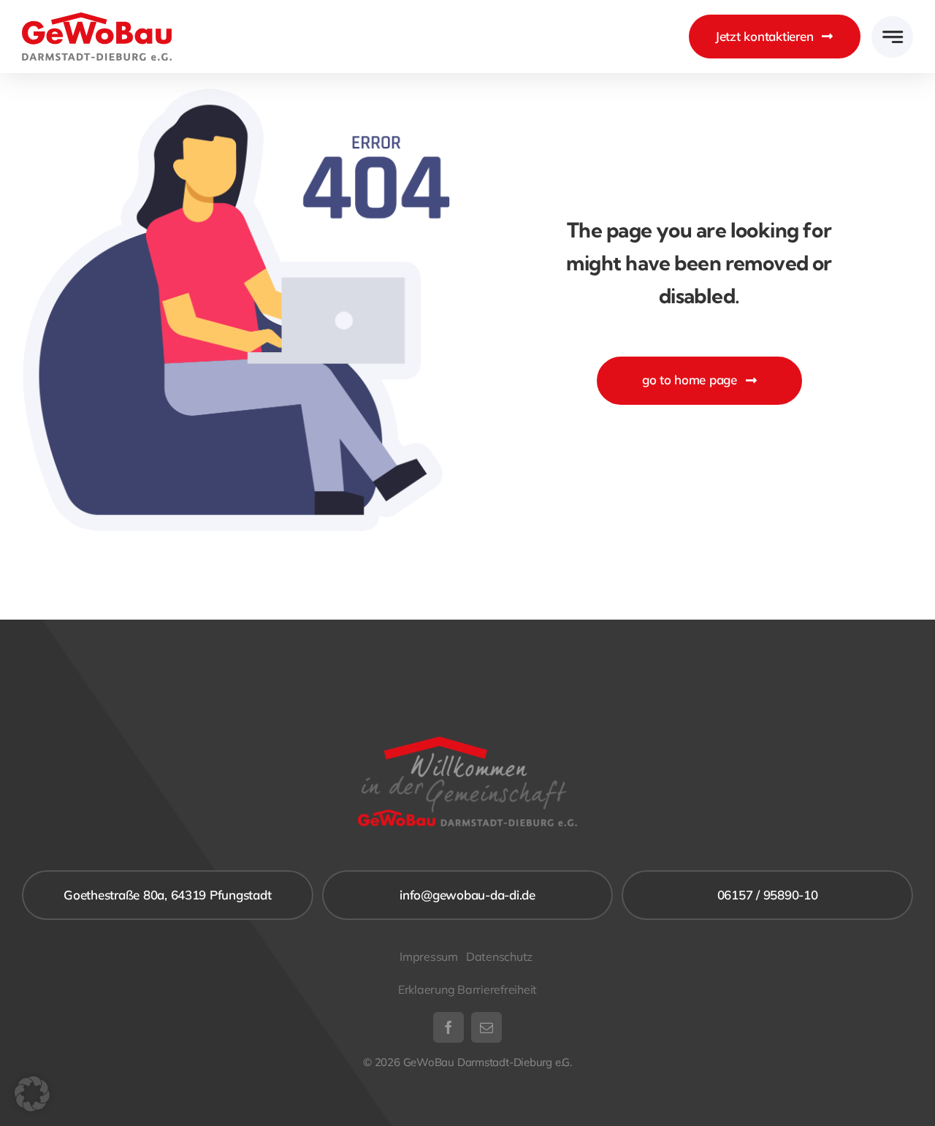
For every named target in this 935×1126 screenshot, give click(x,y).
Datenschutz (500, 956)
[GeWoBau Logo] (97, 18)
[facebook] (448, 1027)
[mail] (486, 1027)
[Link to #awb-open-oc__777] (892, 37)
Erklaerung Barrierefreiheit (467, 989)
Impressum (429, 956)
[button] (32, 1094)
